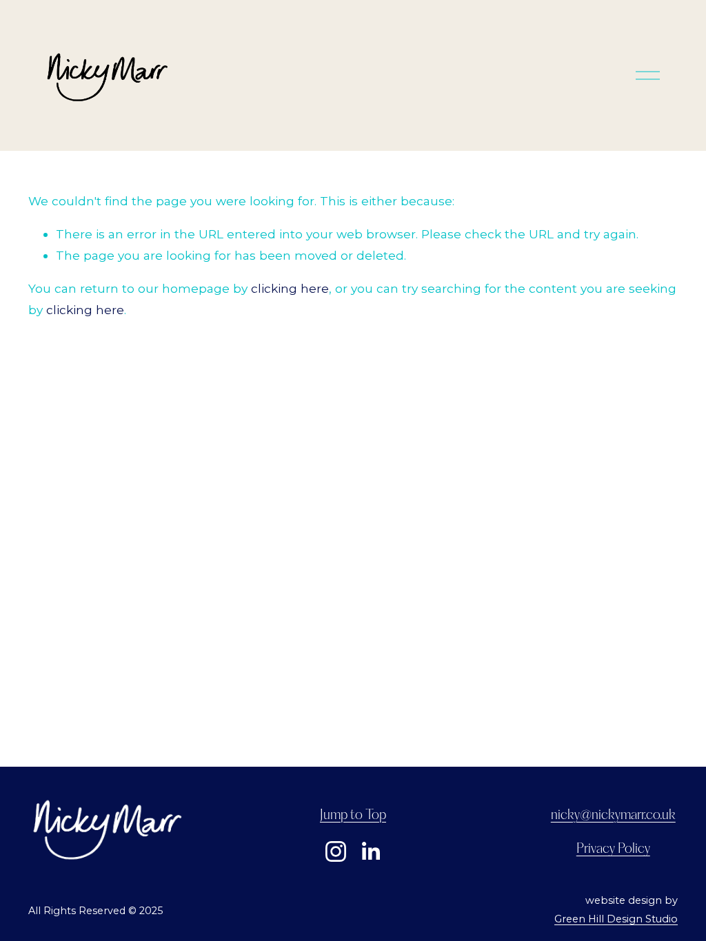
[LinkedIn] (370, 851)
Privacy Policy (613, 849)
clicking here (290, 288)
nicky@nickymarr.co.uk (613, 815)
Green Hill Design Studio (616, 919)
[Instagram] (336, 851)
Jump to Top (353, 815)
